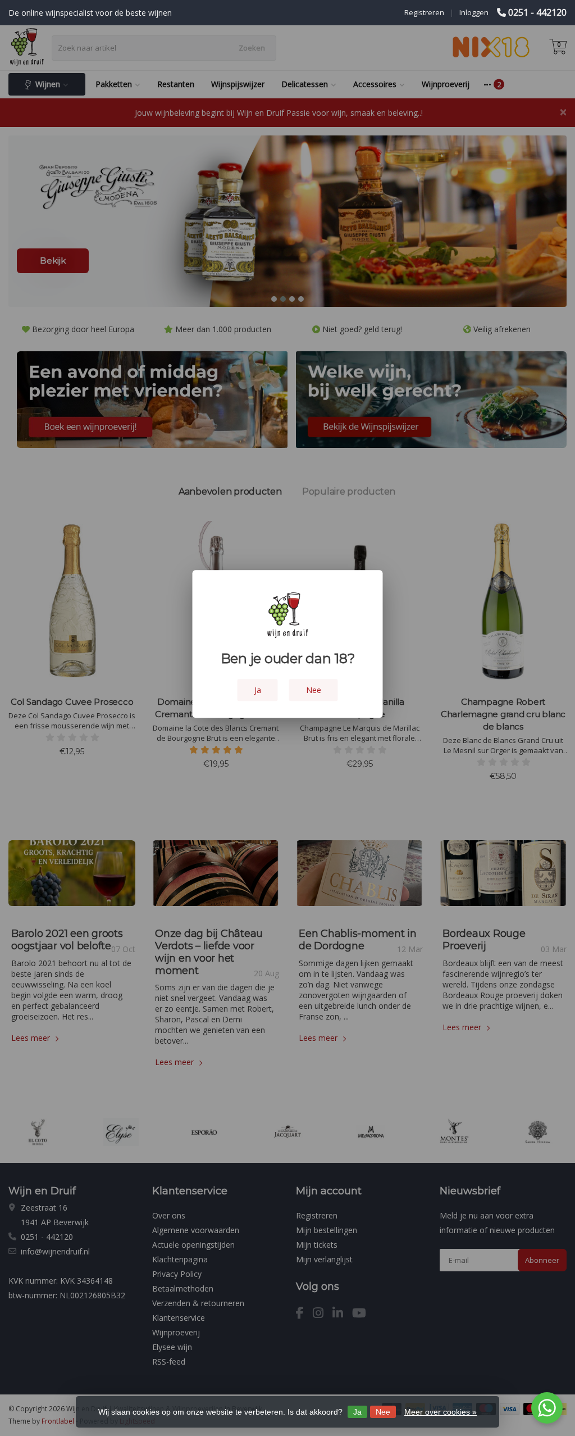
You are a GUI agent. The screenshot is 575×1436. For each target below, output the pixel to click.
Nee (383, 1411)
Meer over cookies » (440, 1411)
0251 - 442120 (537, 12)
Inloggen (474, 12)
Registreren (424, 12)
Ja (357, 1411)
